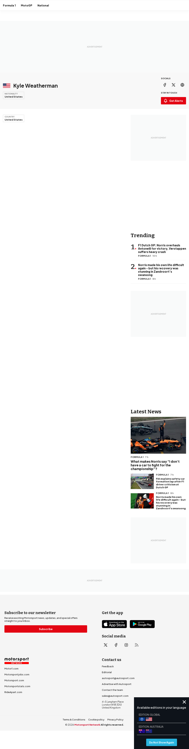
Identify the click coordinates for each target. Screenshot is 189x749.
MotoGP (26, 5)
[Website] (182, 85)
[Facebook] (164, 85)
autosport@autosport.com (118, 678)
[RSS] (136, 645)
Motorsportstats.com (17, 686)
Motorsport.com (14, 680)
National (43, 5)
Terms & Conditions (74, 719)
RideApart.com (13, 692)
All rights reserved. (112, 724)
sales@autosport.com (115, 695)
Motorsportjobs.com (16, 674)
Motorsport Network (87, 724)
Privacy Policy (115, 719)
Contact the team (112, 689)
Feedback (108, 666)
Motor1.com (11, 668)
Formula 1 (9, 5)
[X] (173, 85)
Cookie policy (96, 719)
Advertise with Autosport (116, 684)
